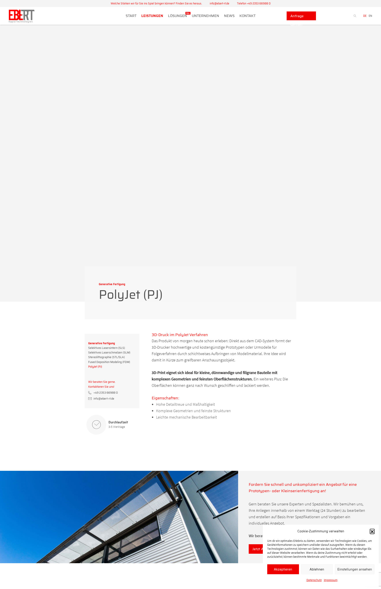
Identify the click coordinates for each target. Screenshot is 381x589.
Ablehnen (317, 569)
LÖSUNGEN (177, 16)
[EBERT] (22, 17)
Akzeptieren (283, 569)
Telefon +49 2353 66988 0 (254, 3)
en (370, 16)
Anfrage (297, 16)
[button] (372, 531)
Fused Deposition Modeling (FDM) (109, 362)
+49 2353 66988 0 (105, 393)
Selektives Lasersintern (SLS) (106, 348)
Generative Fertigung (101, 343)
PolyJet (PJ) (95, 367)
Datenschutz (314, 580)
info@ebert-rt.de (219, 3)
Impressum (331, 580)
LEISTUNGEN (152, 16)
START (131, 16)
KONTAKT (247, 16)
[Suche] (337, 16)
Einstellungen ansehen (354, 569)
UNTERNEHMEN (205, 16)
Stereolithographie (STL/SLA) (106, 357)
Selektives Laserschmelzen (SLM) (109, 352)
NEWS (229, 16)
